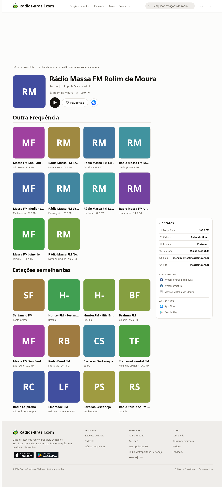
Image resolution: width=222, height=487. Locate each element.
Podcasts (99, 6)
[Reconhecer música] (94, 102)
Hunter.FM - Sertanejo (64, 315)
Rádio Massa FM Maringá (134, 163)
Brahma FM (127, 315)
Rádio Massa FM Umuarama (134, 209)
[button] (29, 143)
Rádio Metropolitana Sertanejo (145, 451)
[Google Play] (47, 455)
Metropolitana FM (138, 446)
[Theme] (209, 5)
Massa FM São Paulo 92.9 (28, 163)
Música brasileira (81, 86)
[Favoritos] (201, 5)
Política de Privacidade (185, 469)
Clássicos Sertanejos (98, 361)
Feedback (178, 451)
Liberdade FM (58, 407)
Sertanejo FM (22, 315)
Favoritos (77, 103)
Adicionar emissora (183, 441)
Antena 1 (134, 441)
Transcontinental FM (134, 361)
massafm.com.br (199, 264)
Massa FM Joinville (26, 254)
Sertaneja (56, 86)
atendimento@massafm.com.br (191, 257)
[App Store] (24, 455)
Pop (66, 86)
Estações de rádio (79, 6)
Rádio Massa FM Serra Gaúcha (64, 163)
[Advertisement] (113, 39)
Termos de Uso (206, 469)
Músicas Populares (119, 6)
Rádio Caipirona (24, 407)
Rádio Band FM (59, 361)
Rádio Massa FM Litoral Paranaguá (64, 209)
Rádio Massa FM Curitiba (99, 163)
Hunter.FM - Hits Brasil (99, 315)
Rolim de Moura (48, 67)
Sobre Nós (178, 435)
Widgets (177, 446)
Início (16, 67)
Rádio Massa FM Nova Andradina (64, 254)
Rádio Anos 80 (136, 435)
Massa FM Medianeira (28, 209)
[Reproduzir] (55, 102)
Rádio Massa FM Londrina (99, 209)
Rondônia (29, 67)
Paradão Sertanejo (97, 407)
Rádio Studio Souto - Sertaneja (134, 407)
